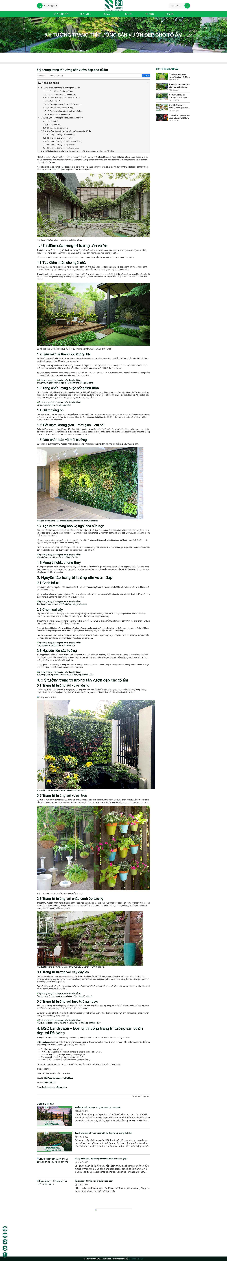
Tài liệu (129, 14)
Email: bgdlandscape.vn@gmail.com (52, 1236)
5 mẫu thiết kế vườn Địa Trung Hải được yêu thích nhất (98, 1107)
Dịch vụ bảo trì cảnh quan (125, 1243)
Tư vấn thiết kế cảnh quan (126, 1227)
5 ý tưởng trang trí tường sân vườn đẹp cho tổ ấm (178, 96)
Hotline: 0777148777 (46, 1233)
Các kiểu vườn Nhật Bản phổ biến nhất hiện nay (179, 86)
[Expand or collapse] (147, 83)
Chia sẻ (146, 75)
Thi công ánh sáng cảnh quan (127, 1240)
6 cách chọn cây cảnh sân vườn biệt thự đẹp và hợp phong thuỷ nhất (103, 1133)
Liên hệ (169, 14)
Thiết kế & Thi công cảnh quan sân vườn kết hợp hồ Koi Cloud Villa (179, 116)
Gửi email (137, 1096)
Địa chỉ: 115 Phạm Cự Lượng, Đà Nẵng (53, 1230)
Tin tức (149, 14)
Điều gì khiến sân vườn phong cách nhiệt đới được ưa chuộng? (101, 1159)
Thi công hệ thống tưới (124, 1237)
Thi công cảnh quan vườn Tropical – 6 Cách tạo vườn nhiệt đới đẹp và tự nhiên (179, 75)
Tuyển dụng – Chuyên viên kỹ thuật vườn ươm (94, 1181)
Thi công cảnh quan (123, 1230)
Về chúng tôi (61, 14)
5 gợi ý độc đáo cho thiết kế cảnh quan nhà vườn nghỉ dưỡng (178, 106)
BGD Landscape (57, 169)
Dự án (106, 14)
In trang (147, 1096)
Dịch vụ (84, 14)
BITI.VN (140, 1259)
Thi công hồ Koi (121, 1233)
